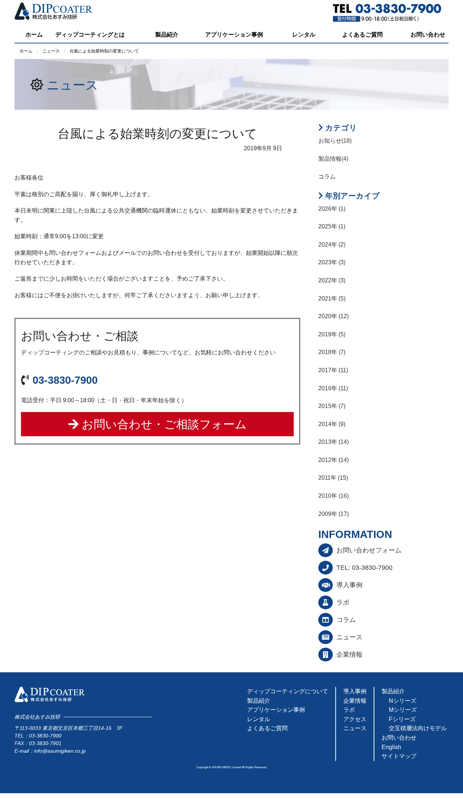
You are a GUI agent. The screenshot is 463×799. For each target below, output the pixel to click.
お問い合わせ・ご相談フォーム (162, 424)
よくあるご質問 (362, 34)
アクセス (354, 719)
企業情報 (349, 654)
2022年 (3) (331, 280)
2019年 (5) (331, 334)
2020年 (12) (333, 316)
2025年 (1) (331, 226)
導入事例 (349, 585)
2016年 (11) (333, 388)
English (391, 747)
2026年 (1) (331, 209)
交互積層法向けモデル (418, 728)
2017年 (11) (333, 370)
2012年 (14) (333, 460)
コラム (346, 619)
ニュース (72, 85)
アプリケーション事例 (234, 34)
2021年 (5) (331, 298)
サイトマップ (399, 756)
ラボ (342, 602)
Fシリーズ (402, 719)
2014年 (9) (331, 424)
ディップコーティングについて (287, 691)
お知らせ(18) (335, 141)
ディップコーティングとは (90, 34)
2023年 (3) (331, 262)
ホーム (34, 34)
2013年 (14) (333, 442)
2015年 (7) (331, 406)
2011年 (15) (333, 478)
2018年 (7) (331, 352)
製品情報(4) (333, 159)
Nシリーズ (402, 701)
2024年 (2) (331, 244)
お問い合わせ (428, 34)
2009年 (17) (333, 514)
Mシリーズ (403, 710)
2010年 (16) (333, 496)
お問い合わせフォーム (369, 550)
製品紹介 (166, 34)
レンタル (303, 34)
